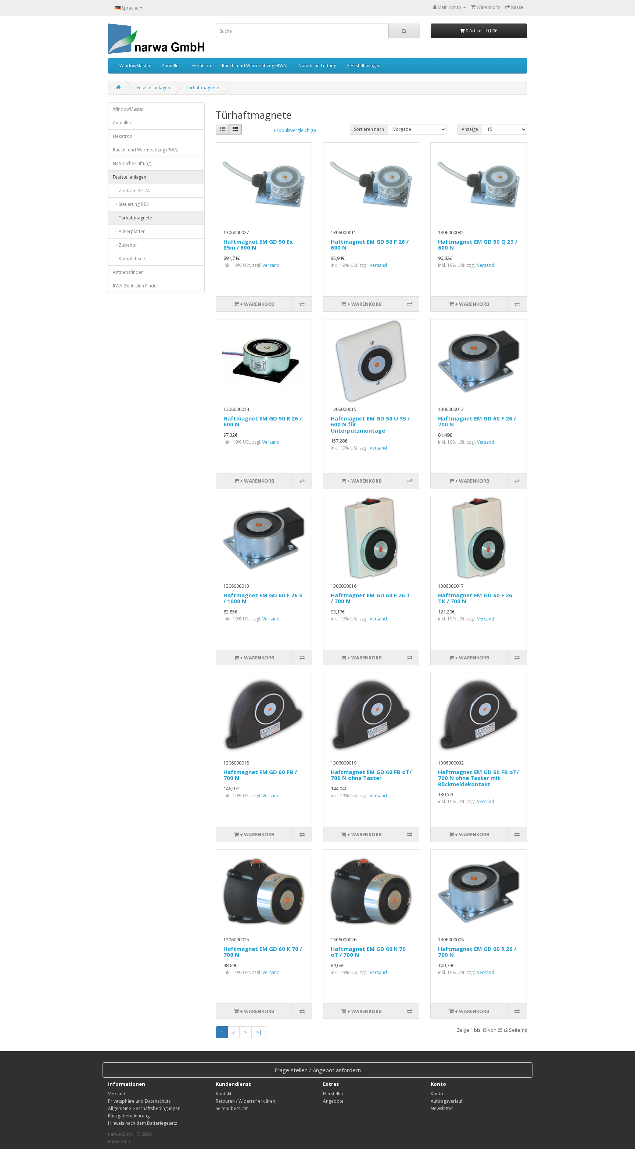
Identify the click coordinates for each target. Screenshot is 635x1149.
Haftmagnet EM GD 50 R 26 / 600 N (262, 421)
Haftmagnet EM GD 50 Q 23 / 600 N (477, 244)
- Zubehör (125, 245)
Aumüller (171, 65)
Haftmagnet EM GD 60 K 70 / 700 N (262, 952)
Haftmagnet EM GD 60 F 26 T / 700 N (370, 598)
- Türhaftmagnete (132, 218)
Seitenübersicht (232, 1108)
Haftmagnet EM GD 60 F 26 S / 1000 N (262, 598)
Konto (437, 1094)
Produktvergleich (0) (295, 130)
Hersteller (333, 1094)
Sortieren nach (369, 129)
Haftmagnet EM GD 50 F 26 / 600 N (370, 244)
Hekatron (201, 65)
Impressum (120, 1141)
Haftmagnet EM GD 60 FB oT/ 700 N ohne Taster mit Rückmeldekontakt (478, 778)
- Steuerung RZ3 (131, 204)
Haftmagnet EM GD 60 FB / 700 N (260, 775)
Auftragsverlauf (447, 1101)
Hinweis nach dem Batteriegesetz (142, 1123)
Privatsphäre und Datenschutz (139, 1101)
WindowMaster (135, 65)
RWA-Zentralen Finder (135, 286)
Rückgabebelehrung (129, 1116)
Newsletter (442, 1108)
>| (259, 1032)
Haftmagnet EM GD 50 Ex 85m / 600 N (258, 244)
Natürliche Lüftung (317, 65)
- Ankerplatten (129, 231)
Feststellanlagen (364, 65)
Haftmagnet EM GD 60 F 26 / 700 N (477, 421)
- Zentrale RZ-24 (131, 190)
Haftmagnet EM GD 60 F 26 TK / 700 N (475, 598)
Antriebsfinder (128, 272)
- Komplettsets (129, 258)
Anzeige (470, 129)
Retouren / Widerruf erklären (245, 1101)
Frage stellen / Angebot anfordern (318, 1070)
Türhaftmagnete (202, 88)
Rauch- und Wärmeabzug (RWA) (254, 65)
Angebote (333, 1101)
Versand (271, 265)
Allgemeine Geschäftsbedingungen (144, 1108)
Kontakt (224, 1094)
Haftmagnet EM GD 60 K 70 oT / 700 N (368, 952)
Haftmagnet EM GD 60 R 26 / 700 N (477, 952)
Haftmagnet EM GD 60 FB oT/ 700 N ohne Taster (371, 775)
